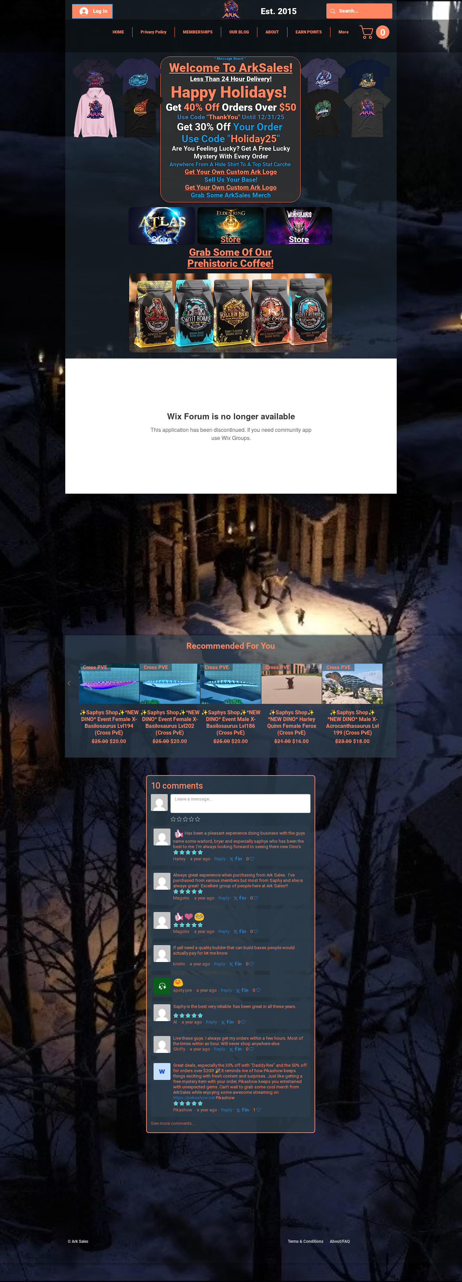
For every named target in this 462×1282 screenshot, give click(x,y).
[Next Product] (392, 683)
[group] (230, 707)
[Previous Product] (69, 683)
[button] (376, 32)
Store (231, 239)
